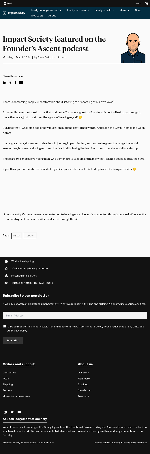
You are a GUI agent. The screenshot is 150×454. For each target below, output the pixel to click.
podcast (30, 236)
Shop (138, 10)
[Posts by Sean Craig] (134, 46)
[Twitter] (10, 82)
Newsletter (84, 390)
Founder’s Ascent (101, 112)
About (52, 15)
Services (83, 384)
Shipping (8, 384)
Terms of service (102, 443)
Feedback (83, 396)
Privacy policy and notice (135, 443)
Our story (83, 372)
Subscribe (12, 340)
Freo (24, 443)
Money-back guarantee (16, 396)
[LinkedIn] (4, 82)
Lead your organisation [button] (44, 10)
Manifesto (84, 378)
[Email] (21, 82)
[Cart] (146, 3)
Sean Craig (44, 57)
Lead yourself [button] (103, 10)
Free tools (37, 15)
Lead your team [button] (76, 10)
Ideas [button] (123, 10)
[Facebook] (15, 82)
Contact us (9, 372)
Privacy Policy (19, 330)
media (16, 236)
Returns (7, 390)
